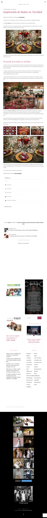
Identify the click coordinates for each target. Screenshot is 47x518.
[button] (23, 95)
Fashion (36, 366)
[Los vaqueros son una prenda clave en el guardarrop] (29, 421)
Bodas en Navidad (21, 222)
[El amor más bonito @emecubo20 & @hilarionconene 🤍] (29, 452)
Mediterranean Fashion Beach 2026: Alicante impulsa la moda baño (13, 360)
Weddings (28, 386)
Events (28, 366)
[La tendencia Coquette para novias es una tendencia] (18, 452)
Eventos (36, 364)
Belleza (28, 355)
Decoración (29, 362)
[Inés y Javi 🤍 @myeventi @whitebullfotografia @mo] (29, 431)
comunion (28, 360)
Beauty (35, 353)
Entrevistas (29, 364)
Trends (28, 384)
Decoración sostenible (39, 362)
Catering (28, 358)
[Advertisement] (15, 399)
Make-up (28, 373)
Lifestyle (36, 371)
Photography (29, 378)
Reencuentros (37, 378)
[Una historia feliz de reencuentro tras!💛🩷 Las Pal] (29, 473)
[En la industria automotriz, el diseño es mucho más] (18, 421)
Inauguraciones (37, 369)
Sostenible (36, 380)
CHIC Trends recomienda (40, 358)
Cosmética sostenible (39, 360)
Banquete (28, 353)
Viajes (35, 384)
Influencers (29, 371)
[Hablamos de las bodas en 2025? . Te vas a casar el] (18, 431)
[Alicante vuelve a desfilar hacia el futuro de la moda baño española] (34, 330)
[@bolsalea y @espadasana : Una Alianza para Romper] (18, 473)
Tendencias (29, 382)
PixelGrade (30, 510)
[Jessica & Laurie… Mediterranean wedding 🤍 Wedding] (18, 463)
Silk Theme (25, 510)
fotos (27, 369)
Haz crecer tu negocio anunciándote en (13, 338)
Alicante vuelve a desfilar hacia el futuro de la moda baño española (34, 341)
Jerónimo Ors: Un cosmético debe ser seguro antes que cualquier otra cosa (13, 365)
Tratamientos (37, 382)
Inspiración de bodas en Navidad (32, 222)
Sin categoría (29, 380)
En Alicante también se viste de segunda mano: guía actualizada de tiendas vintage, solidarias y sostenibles (13, 376)
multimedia (36, 375)
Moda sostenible (30, 375)
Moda (35, 373)
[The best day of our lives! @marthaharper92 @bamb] (29, 463)
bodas (14, 9)
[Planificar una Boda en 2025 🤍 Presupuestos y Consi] (29, 442)
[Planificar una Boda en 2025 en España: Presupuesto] (18, 442)
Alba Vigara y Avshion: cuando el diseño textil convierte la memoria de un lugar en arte (13, 370)
